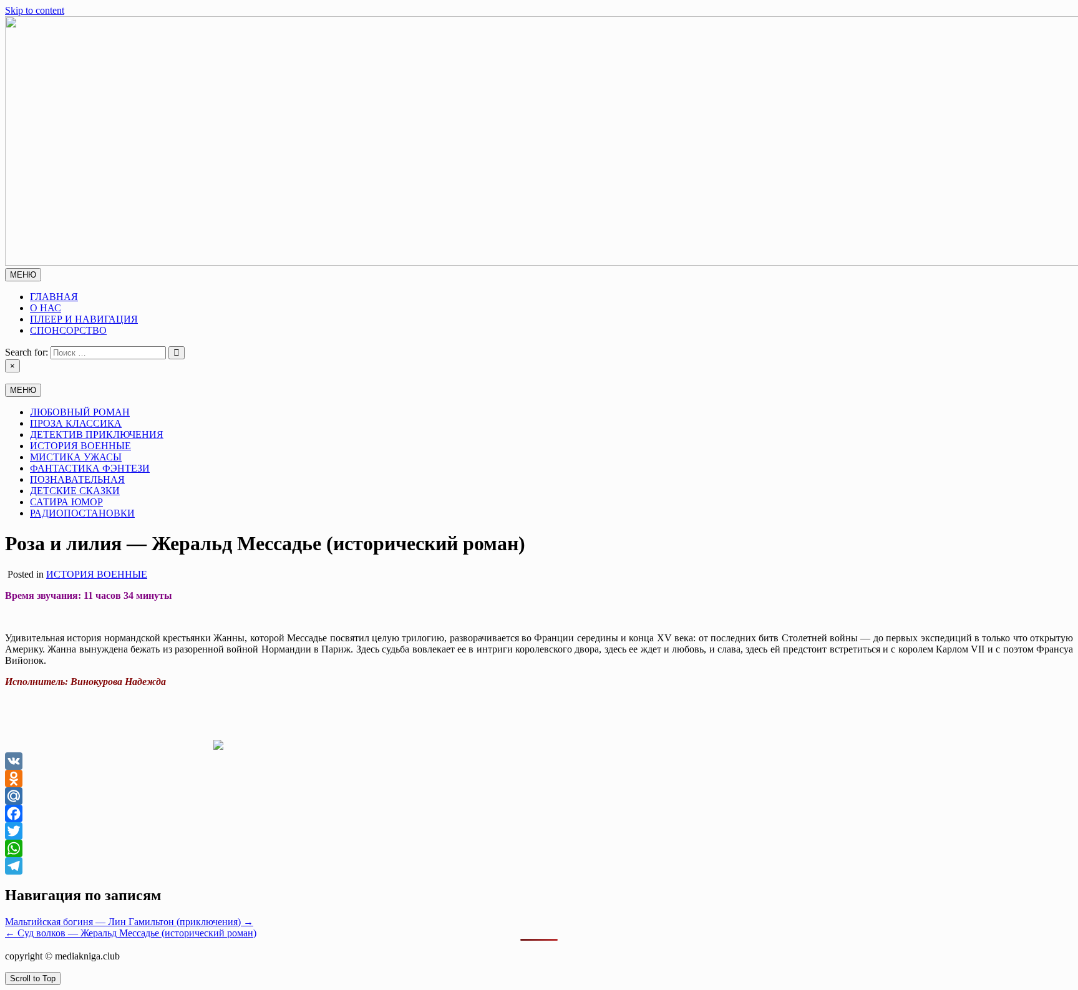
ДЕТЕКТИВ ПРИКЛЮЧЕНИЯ (96, 434)
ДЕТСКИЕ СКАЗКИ (75, 490)
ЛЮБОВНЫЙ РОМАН (80, 412)
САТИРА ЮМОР (66, 502)
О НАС (45, 308)
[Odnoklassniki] (539, 778)
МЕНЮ (23, 274)
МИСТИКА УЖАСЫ (76, 457)
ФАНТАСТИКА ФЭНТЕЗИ (90, 468)
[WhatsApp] (539, 848)
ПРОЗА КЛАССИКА (76, 423)
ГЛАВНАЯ (54, 296)
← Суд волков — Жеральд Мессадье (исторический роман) (130, 933)
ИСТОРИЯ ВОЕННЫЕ (80, 445)
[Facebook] (539, 813)
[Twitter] (539, 831)
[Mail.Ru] (539, 796)
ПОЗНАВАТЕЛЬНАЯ (77, 479)
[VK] (539, 761)
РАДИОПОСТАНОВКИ (82, 513)
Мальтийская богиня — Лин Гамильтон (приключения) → (129, 921)
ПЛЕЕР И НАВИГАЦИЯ (84, 319)
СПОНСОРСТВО (68, 330)
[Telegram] (539, 866)
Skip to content (34, 10)
